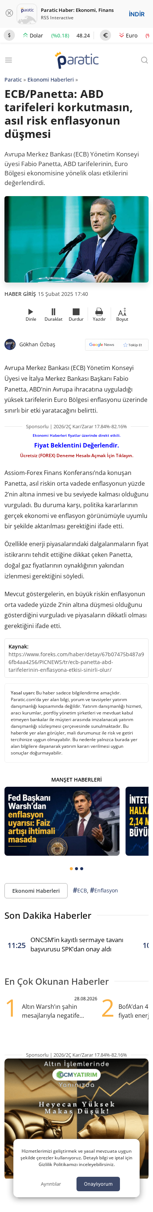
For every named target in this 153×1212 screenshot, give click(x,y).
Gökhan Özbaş (37, 344)
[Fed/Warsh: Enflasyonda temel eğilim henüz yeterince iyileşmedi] (62, 821)
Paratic (13, 79)
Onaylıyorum (98, 1184)
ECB (80, 890)
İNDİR (136, 14)
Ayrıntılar (51, 1183)
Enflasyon (104, 890)
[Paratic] (76, 61)
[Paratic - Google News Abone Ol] (117, 347)
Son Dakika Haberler (47, 915)
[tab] (71, 868)
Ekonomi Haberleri (50, 79)
